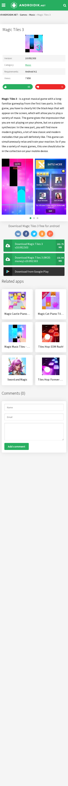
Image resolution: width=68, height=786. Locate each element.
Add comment (16, 446)
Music (28, 64)
